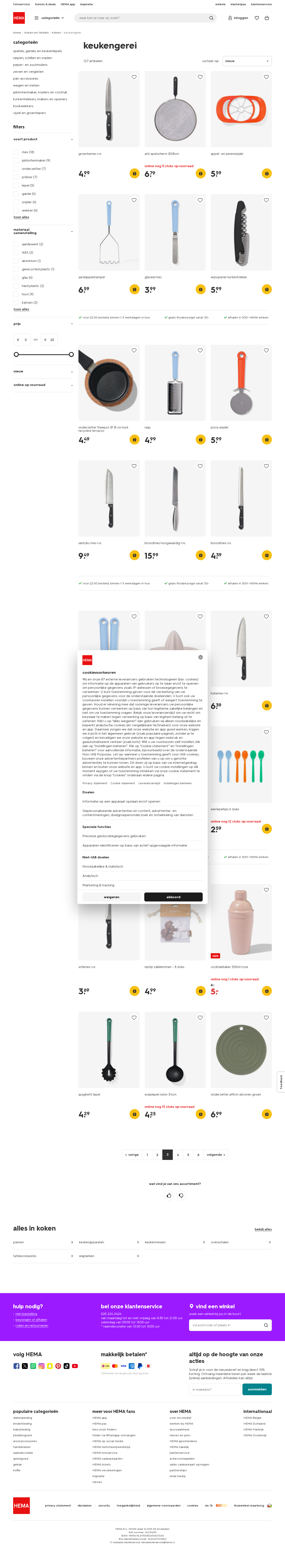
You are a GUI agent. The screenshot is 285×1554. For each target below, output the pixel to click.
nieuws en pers (180, 1435)
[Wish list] (257, 18)
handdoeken (22, 1447)
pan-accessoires (25, 78)
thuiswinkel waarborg (249, 1505)
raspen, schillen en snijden (32, 58)
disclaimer (85, 1505)
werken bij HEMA (181, 1423)
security (104, 1505)
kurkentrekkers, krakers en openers (40, 99)
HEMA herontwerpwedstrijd (111, 1447)
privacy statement (58, 1505)
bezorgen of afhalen (31, 1320)
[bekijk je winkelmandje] (267, 18)
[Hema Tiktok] (66, 1366)
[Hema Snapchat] (50, 1366)
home (17, 32)
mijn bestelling (26, 1314)
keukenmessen (155, 1242)
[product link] (109, 109)
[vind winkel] (266, 1325)
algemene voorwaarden (163, 1505)
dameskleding (22, 1418)
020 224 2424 (111, 1314)
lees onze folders (104, 1429)
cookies (192, 1505)
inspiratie (98, 1476)
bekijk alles (263, 1229)
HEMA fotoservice (104, 1453)
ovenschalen (220, 1242)
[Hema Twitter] (25, 1366)
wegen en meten (26, 85)
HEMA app (99, 1418)
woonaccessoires (25, 1441)
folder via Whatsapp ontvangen (114, 1435)
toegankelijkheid (128, 1505)
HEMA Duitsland (254, 1423)
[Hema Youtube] (75, 1366)
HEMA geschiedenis (183, 1441)
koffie (16, 1470)
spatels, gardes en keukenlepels (37, 51)
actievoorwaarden (182, 1458)
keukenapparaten (91, 1242)
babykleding (21, 1429)
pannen (18, 1242)
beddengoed (22, 1435)
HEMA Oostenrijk (255, 1435)
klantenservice (180, 1453)
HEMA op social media (107, 1441)
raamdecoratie (23, 1453)
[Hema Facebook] (16, 1366)
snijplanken (86, 1256)
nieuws (97, 1482)
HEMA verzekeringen (107, 1470)
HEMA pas (99, 1423)
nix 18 (209, 1505)
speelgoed (20, 1458)
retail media (177, 1476)
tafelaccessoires (24, 1256)
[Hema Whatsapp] (33, 1366)
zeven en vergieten (28, 72)
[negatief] (181, 1196)
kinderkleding (22, 1423)
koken (56, 32)
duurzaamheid (179, 1429)
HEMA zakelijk (179, 1447)
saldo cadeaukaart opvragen (189, 1464)
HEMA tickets (101, 1464)
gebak (17, 1464)
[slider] (16, 354)
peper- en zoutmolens (30, 65)
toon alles (21, 217)
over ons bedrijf (180, 1418)
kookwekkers (23, 106)
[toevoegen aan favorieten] (134, 77)
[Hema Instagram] (41, 1366)
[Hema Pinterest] (58, 1366)
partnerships (178, 1470)
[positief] (169, 1196)
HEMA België (252, 1418)
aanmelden (257, 1389)
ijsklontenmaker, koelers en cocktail (40, 92)
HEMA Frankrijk (253, 1429)
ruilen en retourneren (32, 1325)
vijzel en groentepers (29, 113)
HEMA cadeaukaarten (107, 1458)
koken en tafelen (36, 32)
